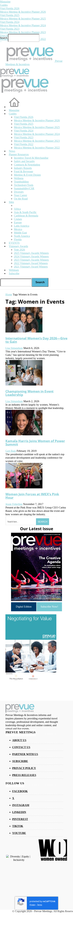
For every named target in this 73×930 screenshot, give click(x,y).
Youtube (19, 833)
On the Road (21, 198)
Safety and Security (24, 161)
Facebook (20, 791)
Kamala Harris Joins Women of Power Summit (35, 442)
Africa (17, 208)
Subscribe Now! (49, 606)
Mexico (18, 229)
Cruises (18, 219)
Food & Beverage (23, 171)
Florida (18, 239)
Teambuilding (21, 181)
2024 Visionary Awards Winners (31, 256)
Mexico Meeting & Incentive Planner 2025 (23, 18)
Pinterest (20, 819)
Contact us (21, 747)
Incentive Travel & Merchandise (31, 157)
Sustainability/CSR (24, 188)
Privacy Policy (24, 768)
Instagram (20, 805)
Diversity (19, 191)
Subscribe (14, 273)
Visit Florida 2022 (23, 144)
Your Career (20, 195)
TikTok (17, 826)
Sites (11, 202)
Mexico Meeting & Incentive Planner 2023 (23, 32)
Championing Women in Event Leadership (29, 393)
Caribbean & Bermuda (26, 215)
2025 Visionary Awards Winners (31, 253)
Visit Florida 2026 (9, 8)
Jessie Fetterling (13, 504)
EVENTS (14, 242)
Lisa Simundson (14, 348)
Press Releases (24, 775)
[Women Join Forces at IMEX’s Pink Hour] (23, 487)
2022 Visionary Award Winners (31, 263)
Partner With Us (25, 754)
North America (22, 236)
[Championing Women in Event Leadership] (23, 384)
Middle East (20, 232)
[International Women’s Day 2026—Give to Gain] (23, 331)
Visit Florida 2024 (9, 22)
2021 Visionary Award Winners (31, 266)
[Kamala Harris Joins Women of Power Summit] (23, 434)
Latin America (21, 225)
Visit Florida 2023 (9, 28)
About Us (19, 740)
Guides (4, 5)
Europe (18, 222)
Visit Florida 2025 (9, 15)
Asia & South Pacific (25, 212)
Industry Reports (23, 168)
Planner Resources (19, 154)
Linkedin (19, 812)
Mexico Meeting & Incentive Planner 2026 (23, 11)
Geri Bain (10, 450)
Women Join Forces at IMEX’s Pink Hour (32, 496)
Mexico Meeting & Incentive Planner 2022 (37, 147)
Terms (39, 905)
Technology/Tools (23, 185)
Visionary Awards (18, 246)
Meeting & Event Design (27, 174)
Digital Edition (24, 606)
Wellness (18, 178)
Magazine (5, 1)
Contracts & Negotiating (27, 164)
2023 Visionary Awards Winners (31, 259)
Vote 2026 (19, 249)
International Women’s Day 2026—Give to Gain (36, 340)
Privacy (32, 905)
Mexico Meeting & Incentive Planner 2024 (23, 25)
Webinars (14, 270)
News (12, 151)
